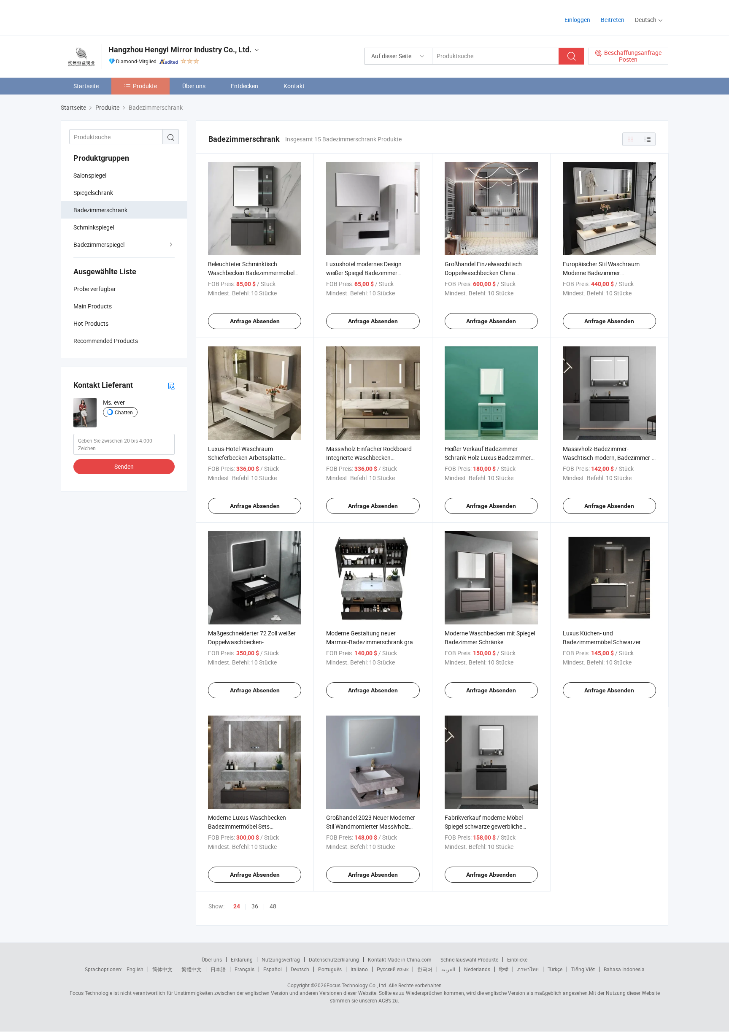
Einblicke (517, 959)
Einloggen (577, 20)
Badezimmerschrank (100, 210)
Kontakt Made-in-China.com (400, 959)
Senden (124, 466)
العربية (448, 969)
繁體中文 (191, 969)
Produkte (145, 86)
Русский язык (392, 969)
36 (254, 906)
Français (244, 969)
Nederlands (477, 969)
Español (272, 969)
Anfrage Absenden (255, 321)
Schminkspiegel (93, 227)
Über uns (193, 86)
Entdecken (244, 86)
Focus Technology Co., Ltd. (357, 985)
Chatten (124, 412)
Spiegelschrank (93, 193)
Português (330, 969)
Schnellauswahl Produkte (469, 959)
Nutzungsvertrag (281, 959)
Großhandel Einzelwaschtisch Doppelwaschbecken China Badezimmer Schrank (483, 273)
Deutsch (300, 969)
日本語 (218, 969)
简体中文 (162, 969)
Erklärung (242, 959)
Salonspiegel (89, 175)
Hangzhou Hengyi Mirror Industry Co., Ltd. (179, 49)
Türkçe (555, 969)
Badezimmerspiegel (98, 244)
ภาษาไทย (528, 969)
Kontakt (294, 86)
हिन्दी (503, 969)
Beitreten (612, 20)
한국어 (424, 969)
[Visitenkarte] (171, 385)
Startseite (86, 86)
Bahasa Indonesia (624, 969)
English (135, 969)
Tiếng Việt (583, 969)
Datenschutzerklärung (334, 959)
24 (236, 906)
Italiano (359, 969)
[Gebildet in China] (115, 17)
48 (273, 906)
